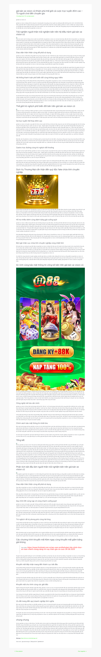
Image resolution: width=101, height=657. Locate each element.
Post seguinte (82, 651)
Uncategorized (20, 16)
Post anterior (18, 651)
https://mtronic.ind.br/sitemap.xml (29, 638)
